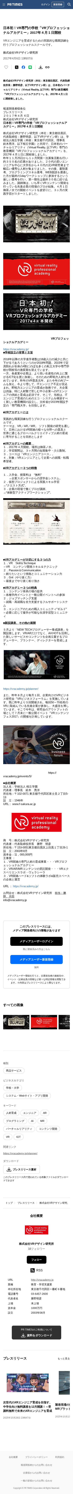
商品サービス (14, 1070)
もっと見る (64, 1358)
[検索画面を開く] (69, 4)
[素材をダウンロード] (41, 67)
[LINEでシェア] (30, 67)
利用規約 (59, 1457)
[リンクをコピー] (47, 67)
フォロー (36, 1259)
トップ (9, 1202)
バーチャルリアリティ (19, 1128)
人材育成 (11, 1112)
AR (45, 1112)
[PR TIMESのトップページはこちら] (14, 4)
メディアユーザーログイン (36, 941)
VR (8, 1136)
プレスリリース (26, 1202)
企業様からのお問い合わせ (36, 1472)
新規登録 (57, 4)
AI (32, 1120)
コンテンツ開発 (48, 1128)
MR (42, 1120)
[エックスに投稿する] (17, 67)
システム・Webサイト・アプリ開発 (27, 1095)
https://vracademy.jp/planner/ (20, 688)
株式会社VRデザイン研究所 (54, 1202)
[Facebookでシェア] (23, 67)
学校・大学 (12, 1087)
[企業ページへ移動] (36, 1230)
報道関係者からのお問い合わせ (36, 1464)
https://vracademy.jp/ (16, 349)
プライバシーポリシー (36, 1457)
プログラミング (15, 1120)
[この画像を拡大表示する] (16, 1022)
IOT (18, 1136)
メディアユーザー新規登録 (36, 959)
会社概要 (13, 1457)
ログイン (45, 4)
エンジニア (29, 1112)
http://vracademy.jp (42, 1279)
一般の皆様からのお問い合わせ (36, 1480)
